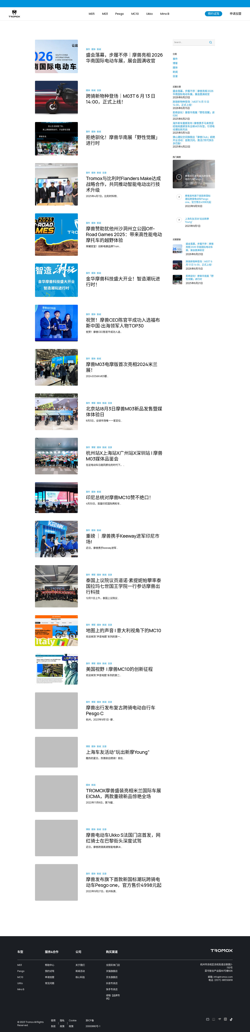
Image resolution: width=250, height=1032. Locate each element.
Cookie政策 (73, 1023)
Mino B (20, 989)
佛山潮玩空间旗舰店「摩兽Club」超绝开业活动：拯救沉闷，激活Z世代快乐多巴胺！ (194, 140)
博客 (93, 403)
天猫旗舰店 (112, 971)
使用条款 (53, 1023)
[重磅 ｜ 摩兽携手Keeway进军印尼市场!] (56, 539)
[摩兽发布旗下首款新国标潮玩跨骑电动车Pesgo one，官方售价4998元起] (56, 882)
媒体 (93, 49)
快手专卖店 (112, 989)
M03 (19, 965)
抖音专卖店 (112, 983)
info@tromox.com (223, 976)
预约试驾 (49, 971)
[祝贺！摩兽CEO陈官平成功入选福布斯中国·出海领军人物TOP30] (56, 323)
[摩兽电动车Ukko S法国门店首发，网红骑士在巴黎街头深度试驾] (56, 838)
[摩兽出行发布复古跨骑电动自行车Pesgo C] (56, 710)
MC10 (20, 977)
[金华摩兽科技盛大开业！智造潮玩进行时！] (56, 280)
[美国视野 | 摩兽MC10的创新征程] (56, 669)
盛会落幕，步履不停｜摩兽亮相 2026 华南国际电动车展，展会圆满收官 (193, 92)
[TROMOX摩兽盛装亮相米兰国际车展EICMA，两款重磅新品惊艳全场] (56, 793)
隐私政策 (62, 1023)
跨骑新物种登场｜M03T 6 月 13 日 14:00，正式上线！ (191, 103)
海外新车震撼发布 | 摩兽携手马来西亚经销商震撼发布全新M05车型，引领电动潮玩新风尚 (194, 126)
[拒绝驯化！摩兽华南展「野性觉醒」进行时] (56, 138)
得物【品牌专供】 (113, 997)
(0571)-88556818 (223, 980)
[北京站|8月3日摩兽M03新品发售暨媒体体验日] (56, 411)
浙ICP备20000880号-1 (93, 1023)
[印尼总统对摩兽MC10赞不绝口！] (56, 497)
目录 (99, 90)
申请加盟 (49, 977)
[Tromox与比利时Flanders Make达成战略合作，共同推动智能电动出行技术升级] (56, 184)
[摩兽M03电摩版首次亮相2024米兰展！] (56, 367)
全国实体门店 (113, 965)
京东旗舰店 (112, 977)
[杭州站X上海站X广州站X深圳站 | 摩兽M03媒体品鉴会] (56, 456)
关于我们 (80, 965)
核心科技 (80, 977)
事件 (88, 49)
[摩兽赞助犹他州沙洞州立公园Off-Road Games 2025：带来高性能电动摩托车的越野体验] (56, 234)
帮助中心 (49, 965)
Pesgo (20, 971)
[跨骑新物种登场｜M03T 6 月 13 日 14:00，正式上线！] (56, 97)
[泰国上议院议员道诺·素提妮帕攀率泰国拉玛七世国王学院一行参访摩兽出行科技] (56, 586)
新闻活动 (80, 971)
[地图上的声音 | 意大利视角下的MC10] (56, 630)
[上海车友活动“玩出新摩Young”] (56, 752)
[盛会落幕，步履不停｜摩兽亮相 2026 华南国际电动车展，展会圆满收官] (56, 56)
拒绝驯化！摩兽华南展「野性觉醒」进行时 (194, 114)
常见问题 (49, 983)
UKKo (20, 983)
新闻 (99, 49)
